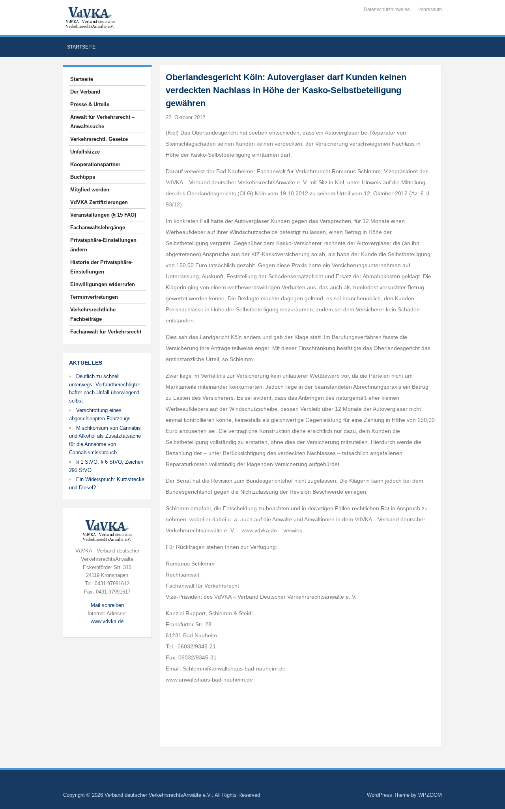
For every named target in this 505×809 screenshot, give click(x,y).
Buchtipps (82, 177)
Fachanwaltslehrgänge (97, 227)
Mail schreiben (107, 605)
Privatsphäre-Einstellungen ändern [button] (103, 245)
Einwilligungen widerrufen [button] (102, 284)
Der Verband (85, 92)
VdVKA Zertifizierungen (99, 202)
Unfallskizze (85, 152)
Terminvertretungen (94, 297)
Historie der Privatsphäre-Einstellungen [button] (101, 267)
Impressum (430, 9)
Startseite (81, 47)
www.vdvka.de (107, 621)
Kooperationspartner (95, 164)
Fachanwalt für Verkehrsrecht (105, 332)
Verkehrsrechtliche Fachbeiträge (93, 314)
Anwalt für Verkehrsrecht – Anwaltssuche (102, 121)
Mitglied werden (89, 190)
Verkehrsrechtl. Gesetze (99, 139)
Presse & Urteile (89, 104)
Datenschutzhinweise (387, 9)
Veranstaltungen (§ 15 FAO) (103, 215)
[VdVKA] (90, 17)
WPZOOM (430, 795)
